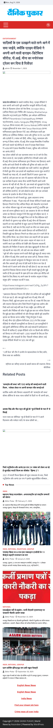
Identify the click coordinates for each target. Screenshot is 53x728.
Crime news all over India (26, 711)
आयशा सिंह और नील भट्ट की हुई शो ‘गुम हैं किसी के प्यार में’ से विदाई (26, 411)
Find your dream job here (26, 705)
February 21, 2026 (25, 501)
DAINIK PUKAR (26, 721)
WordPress (39, 724)
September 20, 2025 (25, 671)
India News (26, 698)
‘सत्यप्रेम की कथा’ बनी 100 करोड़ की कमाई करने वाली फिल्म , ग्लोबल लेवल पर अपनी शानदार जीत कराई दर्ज (24, 386)
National (12, 549)
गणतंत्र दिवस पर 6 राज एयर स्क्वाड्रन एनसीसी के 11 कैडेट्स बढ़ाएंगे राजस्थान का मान (24, 553)
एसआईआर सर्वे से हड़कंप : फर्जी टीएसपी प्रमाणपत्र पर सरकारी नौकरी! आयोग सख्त (24, 611)
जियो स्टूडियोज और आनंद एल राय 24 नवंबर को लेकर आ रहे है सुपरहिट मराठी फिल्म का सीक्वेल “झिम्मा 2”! (26, 469)
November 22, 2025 (25, 616)
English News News (26, 685)
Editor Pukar (9, 501)
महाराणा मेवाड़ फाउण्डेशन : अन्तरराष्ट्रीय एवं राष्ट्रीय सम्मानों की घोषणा (26, 496)
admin (7, 68)
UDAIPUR (30, 549)
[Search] (48, 25)
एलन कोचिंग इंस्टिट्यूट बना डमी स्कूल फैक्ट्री (20, 667)
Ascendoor (16, 724)
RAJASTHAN (21, 549)
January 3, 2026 (24, 559)
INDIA (5, 491)
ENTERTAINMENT (9, 39)
